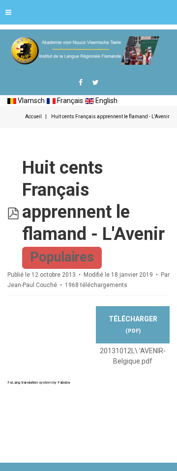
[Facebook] (81, 82)
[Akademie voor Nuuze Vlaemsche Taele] (83, 50)
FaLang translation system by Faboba (38, 382)
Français (69, 101)
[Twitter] (95, 82)
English (106, 101)
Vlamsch (30, 101)
